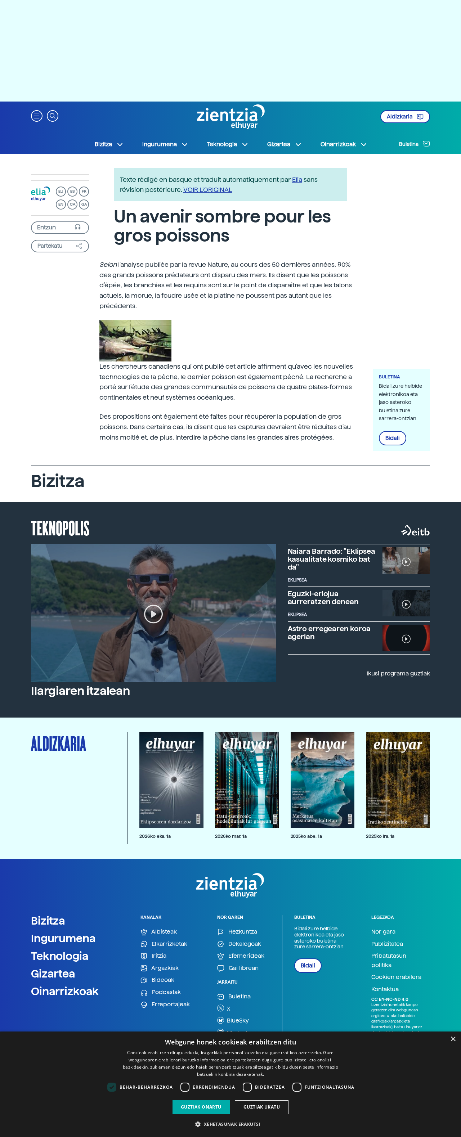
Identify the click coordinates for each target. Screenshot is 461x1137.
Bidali (392, 438)
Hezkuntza (242, 931)
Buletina (409, 144)
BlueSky (237, 1020)
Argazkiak (164, 968)
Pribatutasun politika (388, 960)
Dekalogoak (244, 943)
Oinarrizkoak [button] (338, 144)
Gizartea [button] (278, 144)
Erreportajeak (170, 1004)
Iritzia (158, 955)
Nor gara (383, 931)
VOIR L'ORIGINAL (207, 189)
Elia (297, 179)
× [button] (453, 1039)
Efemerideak (245, 955)
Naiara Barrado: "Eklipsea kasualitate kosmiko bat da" (332, 559)
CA (72, 204)
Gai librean (243, 968)
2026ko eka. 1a (155, 836)
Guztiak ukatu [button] (261, 1107)
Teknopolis (60, 527)
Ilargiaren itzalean (80, 691)
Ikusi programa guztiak (398, 673)
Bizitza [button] (103, 144)
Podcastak (166, 992)
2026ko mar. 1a (231, 836)
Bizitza (48, 920)
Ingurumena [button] (159, 144)
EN (60, 204)
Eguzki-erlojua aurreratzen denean (323, 597)
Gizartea (53, 973)
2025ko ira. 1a (380, 836)
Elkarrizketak (168, 943)
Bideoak (162, 979)
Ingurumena (63, 938)
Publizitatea (387, 943)
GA (84, 204)
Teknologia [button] (222, 144)
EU (60, 191)
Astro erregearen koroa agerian (329, 632)
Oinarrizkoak (65, 991)
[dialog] (230, 1084)
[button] (36, 115)
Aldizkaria (400, 116)
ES (72, 191)
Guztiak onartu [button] (201, 1107)
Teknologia (60, 955)
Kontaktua (385, 989)
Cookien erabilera (396, 977)
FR (84, 191)
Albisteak (163, 931)
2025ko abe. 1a (306, 836)
